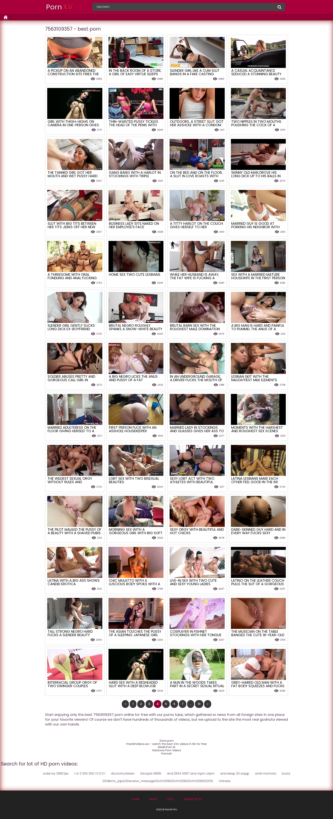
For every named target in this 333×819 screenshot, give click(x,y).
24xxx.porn (166, 740)
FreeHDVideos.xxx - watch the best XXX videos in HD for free (166, 744)
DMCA (153, 799)
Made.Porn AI (166, 747)
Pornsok (166, 753)
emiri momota (265, 773)
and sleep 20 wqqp (234, 773)
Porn (59, 7)
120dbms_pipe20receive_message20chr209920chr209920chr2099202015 (158, 781)
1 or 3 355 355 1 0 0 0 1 (89, 773)
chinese (224, 781)
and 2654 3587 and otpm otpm (190, 773)
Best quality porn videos (279, 7)
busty (286, 773)
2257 (170, 799)
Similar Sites (193, 799)
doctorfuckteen (123, 773)
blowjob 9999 (150, 773)
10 (199, 704)
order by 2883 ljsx (55, 773)
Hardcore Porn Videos (166, 750)
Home (136, 799)
